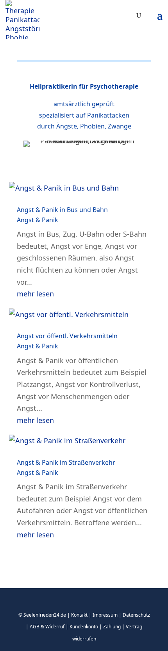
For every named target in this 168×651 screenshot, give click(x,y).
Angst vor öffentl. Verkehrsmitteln (67, 336)
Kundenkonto (84, 626)
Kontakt (79, 615)
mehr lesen (35, 293)
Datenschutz (136, 615)
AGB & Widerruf (47, 626)
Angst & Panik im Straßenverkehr (66, 462)
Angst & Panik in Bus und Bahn (62, 209)
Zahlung (112, 626)
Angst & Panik (37, 220)
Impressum (105, 615)
